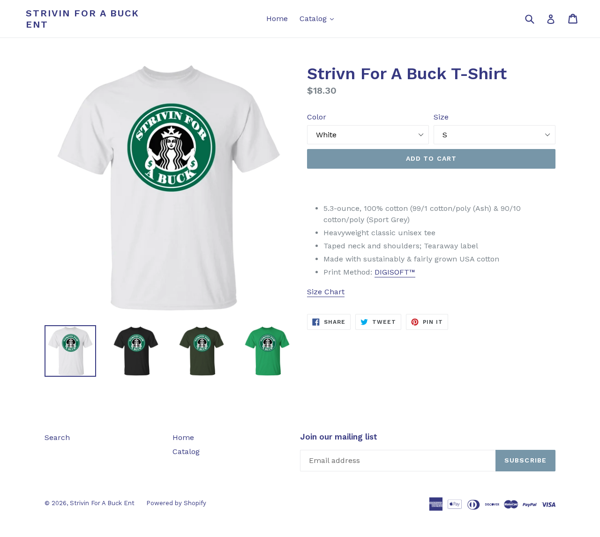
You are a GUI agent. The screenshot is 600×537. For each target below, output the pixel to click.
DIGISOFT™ (395, 272)
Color (316, 116)
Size (441, 116)
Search (57, 437)
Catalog (319, 18)
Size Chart (326, 291)
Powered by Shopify (176, 503)
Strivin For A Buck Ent (82, 18)
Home (277, 18)
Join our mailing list (338, 436)
